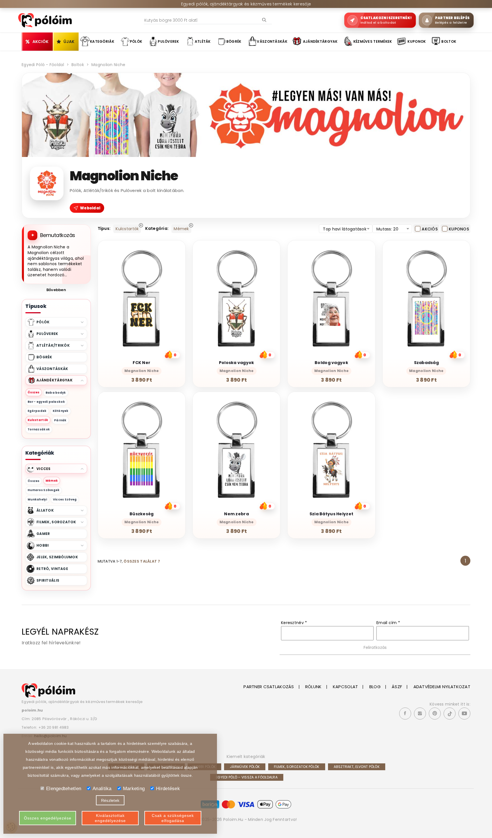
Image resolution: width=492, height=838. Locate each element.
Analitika (102, 788)
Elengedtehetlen (63, 788)
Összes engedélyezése (47, 818)
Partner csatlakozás (268, 687)
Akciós (430, 229)
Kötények (61, 411)
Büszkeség (142, 514)
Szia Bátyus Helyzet (331, 514)
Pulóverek (168, 41)
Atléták (203, 41)
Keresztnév (294, 623)
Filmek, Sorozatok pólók (296, 766)
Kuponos (459, 229)
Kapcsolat (345, 687)
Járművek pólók (245, 766)
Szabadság (426, 362)
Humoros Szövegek (44, 490)
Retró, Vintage (52, 568)
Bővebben (56, 290)
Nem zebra (236, 514)
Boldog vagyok (331, 362)
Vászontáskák (272, 41)
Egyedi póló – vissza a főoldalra (247, 777)
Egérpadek (37, 411)
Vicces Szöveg (65, 499)
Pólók (136, 41)
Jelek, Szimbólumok (57, 557)
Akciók (40, 41)
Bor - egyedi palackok (46, 402)
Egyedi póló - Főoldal (43, 65)
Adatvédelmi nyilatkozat (441, 687)
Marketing (134, 788)
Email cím (388, 623)
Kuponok (416, 41)
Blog (375, 687)
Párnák (60, 420)
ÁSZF (397, 687)
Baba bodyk (56, 393)
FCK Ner (141, 362)
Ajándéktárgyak (320, 41)
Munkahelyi (37, 499)
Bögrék (233, 41)
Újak (68, 41)
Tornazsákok (39, 429)
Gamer (43, 533)
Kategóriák (102, 41)
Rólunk (313, 687)
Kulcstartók (38, 420)
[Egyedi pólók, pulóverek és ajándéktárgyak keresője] (45, 20)
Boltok (448, 41)
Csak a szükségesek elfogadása (173, 818)
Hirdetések (168, 788)
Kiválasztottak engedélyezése (110, 818)
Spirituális (47, 580)
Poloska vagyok (236, 362)
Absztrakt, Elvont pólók (357, 766)
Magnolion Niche (108, 65)
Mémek (52, 481)
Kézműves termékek (372, 41)
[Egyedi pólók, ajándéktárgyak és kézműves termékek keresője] (48, 690)
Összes (34, 392)
